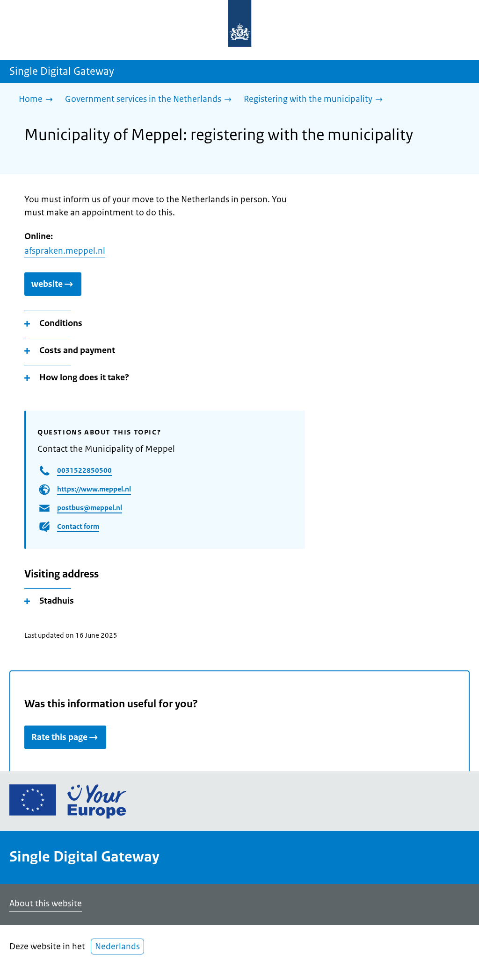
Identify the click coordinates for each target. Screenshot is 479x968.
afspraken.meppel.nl (64, 250)
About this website (45, 903)
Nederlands (117, 946)
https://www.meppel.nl (94, 488)
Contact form (78, 526)
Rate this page (59, 737)
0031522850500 (84, 470)
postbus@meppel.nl (89, 507)
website (47, 284)
